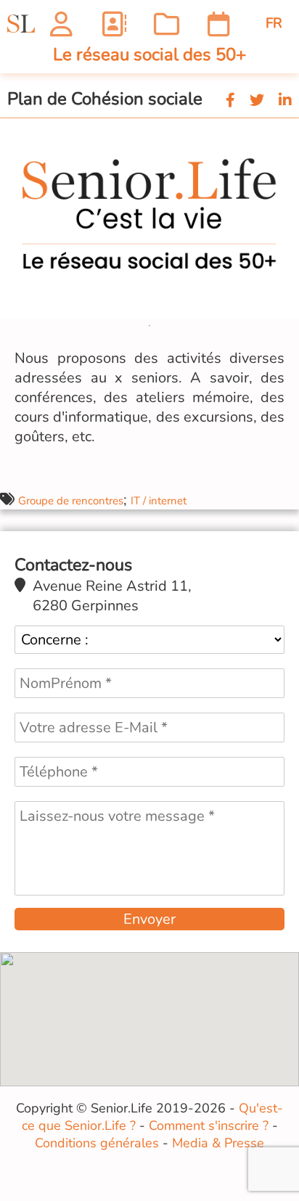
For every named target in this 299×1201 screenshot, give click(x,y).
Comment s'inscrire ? (209, 1125)
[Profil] (61, 23)
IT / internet (159, 500)
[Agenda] (219, 23)
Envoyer (149, 919)
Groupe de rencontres (70, 500)
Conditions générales (97, 1143)
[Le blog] (166, 23)
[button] (286, 131)
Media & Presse (218, 1143)
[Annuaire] (113, 23)
